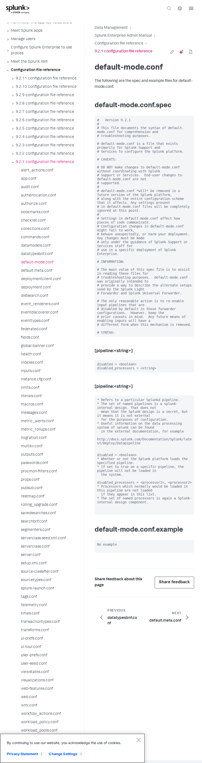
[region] (72, 748)
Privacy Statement (22, 754)
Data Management (111, 28)
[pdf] (190, 51)
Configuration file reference (119, 44)
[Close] (138, 739)
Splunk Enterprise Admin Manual (123, 36)
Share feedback (174, 582)
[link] (171, 51)
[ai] (181, 51)
